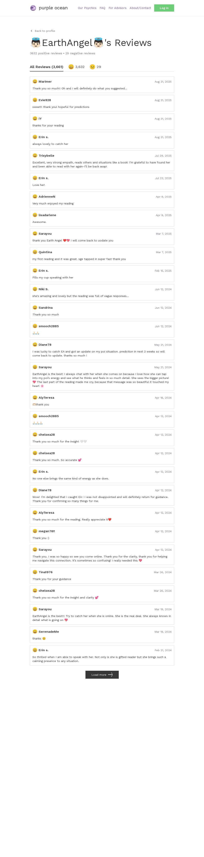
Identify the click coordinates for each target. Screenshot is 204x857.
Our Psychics (87, 8)
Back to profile (45, 30)
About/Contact (140, 8)
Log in (164, 8)
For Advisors (118, 8)
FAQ (102, 8)
